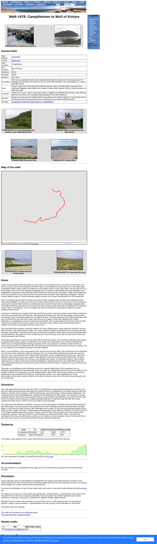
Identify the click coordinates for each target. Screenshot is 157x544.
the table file (35, 243)
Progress (92, 23)
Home (5, 2)
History (91, 31)
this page (50, 456)
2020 (81, 2)
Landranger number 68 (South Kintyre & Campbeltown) (32, 102)
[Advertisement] (93, 83)
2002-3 (27, 2)
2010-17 (57, 2)
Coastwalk (7, 4)
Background (93, 19)
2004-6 (36, 2)
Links (91, 35)
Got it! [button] (145, 539)
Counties (29, 4)
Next (90, 38)
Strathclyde (16, 61)
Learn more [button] (54, 541)
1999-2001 (16, 2)
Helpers (92, 25)
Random (41, 4)
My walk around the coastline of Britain (16, 515)
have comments (67, 242)
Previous (92, 40)
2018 (66, 2)
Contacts (92, 33)
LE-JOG (19, 4)
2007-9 (46, 2)
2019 (73, 2)
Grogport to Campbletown (15, 529)
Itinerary (92, 21)
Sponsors (92, 27)
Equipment (93, 29)
